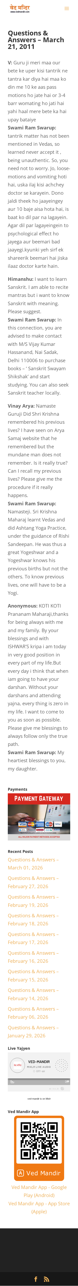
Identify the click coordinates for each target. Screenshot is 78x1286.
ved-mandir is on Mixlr (39, 1098)
